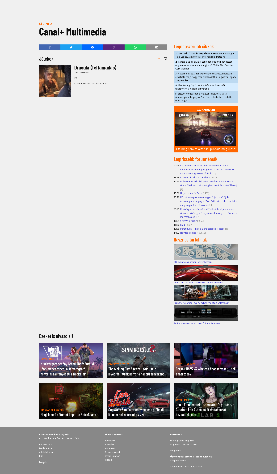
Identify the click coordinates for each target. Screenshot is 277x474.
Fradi (182, 224)
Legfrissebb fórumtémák (195, 159)
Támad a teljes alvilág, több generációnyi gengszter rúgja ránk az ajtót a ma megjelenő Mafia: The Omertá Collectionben (204, 65)
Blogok (43, 462)
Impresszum (45, 444)
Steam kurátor (112, 455)
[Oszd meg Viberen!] (114, 47)
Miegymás (175, 450)
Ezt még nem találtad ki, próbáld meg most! (205, 149)
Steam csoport (112, 452)
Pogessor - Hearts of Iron (183, 444)
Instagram (110, 448)
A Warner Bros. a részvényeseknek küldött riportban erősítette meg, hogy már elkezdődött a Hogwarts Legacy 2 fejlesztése (205, 77)
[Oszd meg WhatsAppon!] (135, 47)
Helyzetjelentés (188, 232)
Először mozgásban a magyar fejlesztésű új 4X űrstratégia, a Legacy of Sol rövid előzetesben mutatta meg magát (203, 97)
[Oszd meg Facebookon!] (49, 47)
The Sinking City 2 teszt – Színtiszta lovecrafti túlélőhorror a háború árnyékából (200, 87)
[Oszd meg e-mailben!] (156, 47)
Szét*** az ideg (188, 220)
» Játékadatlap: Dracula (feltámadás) (90, 83)
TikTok (108, 459)
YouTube (109, 444)
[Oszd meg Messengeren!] (92, 47)
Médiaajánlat (46, 448)
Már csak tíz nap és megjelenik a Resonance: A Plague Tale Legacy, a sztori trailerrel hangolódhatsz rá (205, 55)
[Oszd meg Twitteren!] (71, 47)
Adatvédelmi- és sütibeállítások (186, 466)
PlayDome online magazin (54, 434)
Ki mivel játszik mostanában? (195, 177)
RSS (41, 455)
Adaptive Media (178, 460)
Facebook (110, 440)
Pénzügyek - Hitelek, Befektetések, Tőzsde (202, 228)
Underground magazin (182, 440)
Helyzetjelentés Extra (191, 193)
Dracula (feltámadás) (95, 67)
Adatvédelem (46, 452)
